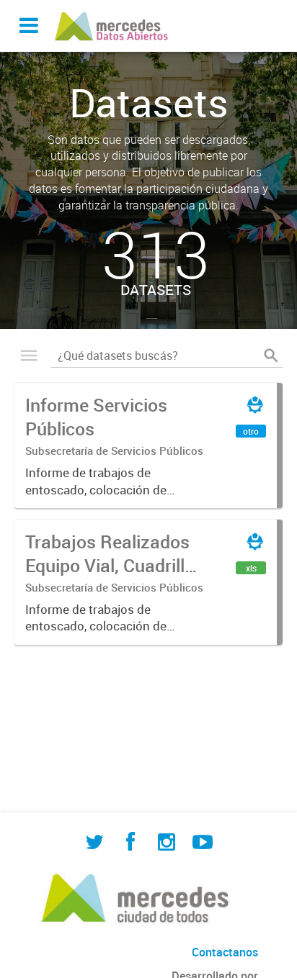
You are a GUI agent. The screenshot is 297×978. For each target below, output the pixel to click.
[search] (271, 355)
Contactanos (225, 952)
